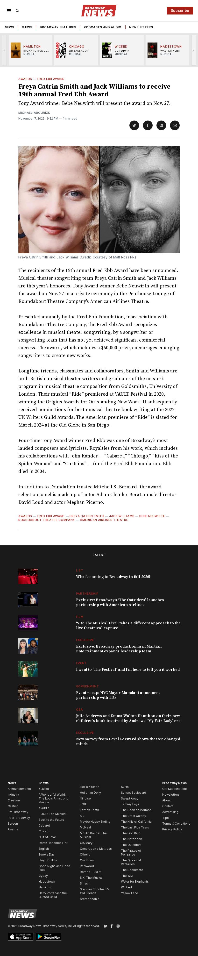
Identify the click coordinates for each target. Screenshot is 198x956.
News (9, 27)
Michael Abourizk (34, 112)
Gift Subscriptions (175, 789)
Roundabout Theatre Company (46, 520)
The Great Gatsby (133, 816)
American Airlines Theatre (104, 520)
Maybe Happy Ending (95, 821)
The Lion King (131, 833)
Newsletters (141, 27)
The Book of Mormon (136, 810)
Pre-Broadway (18, 812)
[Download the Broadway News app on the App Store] (21, 937)
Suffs (125, 787)
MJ (82, 816)
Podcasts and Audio (102, 27)
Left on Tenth (89, 810)
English (44, 848)
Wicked (126, 887)
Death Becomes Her (53, 843)
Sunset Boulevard (133, 792)
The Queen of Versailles (131, 862)
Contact (167, 806)
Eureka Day (47, 854)
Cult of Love (47, 837)
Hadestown (47, 881)
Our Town (87, 860)
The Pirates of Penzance (131, 852)
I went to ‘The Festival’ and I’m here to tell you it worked (128, 669)
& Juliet (44, 789)
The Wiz (127, 876)
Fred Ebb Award (51, 79)
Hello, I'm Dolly (90, 792)
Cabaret (44, 825)
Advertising (170, 812)
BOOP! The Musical (52, 814)
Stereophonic (89, 899)
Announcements (19, 789)
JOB (83, 804)
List (79, 570)
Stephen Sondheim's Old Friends (95, 891)
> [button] (194, 50)
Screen (13, 823)
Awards (25, 79)
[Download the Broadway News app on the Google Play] (49, 937)
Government (87, 686)
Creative (14, 800)
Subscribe (180, 10)
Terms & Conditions (176, 823)
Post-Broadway (19, 818)
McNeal (85, 827)
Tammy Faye (130, 804)
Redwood (87, 866)
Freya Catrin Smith (87, 516)
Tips (165, 818)
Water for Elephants (135, 881)
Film (80, 617)
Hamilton (45, 887)
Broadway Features (58, 27)
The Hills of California (136, 821)
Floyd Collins (48, 860)
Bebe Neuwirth (152, 516)
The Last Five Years (135, 827)
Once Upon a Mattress (96, 848)
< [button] (4, 50)
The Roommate (132, 870)
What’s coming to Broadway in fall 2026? (113, 576)
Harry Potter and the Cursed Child (53, 895)
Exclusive (85, 640)
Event (81, 663)
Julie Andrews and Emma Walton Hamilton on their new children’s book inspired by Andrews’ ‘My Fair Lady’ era (128, 718)
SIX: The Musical (91, 877)
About (166, 800)
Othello (85, 854)
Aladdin (44, 808)
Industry (13, 794)
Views (27, 27)
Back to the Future (51, 819)
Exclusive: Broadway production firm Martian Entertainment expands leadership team (119, 649)
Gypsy (43, 876)
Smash (85, 883)
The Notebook (131, 839)
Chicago (44, 831)
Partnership (87, 593)
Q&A (79, 709)
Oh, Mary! (86, 843)
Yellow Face (129, 893)
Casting (13, 806)
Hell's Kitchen (89, 787)
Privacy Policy (172, 829)
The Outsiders (131, 845)
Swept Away (129, 798)
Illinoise (85, 798)
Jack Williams (121, 516)
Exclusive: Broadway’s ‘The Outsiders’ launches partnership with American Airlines (120, 602)
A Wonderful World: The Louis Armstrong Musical (53, 798)
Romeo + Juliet (90, 872)
